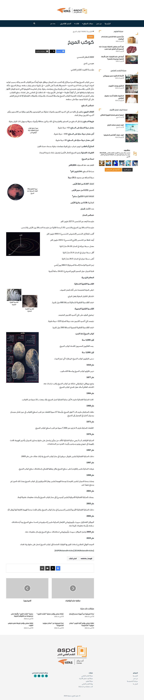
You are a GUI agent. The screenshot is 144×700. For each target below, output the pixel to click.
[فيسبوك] (58, 568)
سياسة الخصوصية (132, 681)
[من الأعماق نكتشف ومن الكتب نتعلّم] (115, 163)
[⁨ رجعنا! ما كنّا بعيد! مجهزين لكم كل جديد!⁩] (102, 163)
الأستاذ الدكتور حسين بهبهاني (113, 76)
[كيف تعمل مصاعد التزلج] (131, 128)
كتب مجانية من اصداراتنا (86, 686)
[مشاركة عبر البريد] (47, 568)
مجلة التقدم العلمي (87, 676)
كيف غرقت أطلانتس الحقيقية (114, 135)
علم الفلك (90, 76)
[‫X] (53, 568)
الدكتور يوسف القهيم (116, 86)
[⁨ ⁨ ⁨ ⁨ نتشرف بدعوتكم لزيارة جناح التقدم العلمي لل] (122, 163)
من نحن (99, 23)
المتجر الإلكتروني (65, 23)
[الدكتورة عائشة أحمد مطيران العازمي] (131, 99)
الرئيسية (107, 23)
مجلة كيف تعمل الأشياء (86, 678)
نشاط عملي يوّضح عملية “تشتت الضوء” (50, 614)
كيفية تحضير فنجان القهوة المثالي (112, 115)
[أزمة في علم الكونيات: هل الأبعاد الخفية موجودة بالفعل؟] (131, 59)
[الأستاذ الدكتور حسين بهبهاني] (131, 79)
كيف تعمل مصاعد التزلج (115, 125)
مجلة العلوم (89, 681)
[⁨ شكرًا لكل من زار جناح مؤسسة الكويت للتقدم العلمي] (135, 163)
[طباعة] (42, 568)
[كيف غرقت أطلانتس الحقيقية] (131, 138)
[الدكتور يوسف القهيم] (131, 89)
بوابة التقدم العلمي (87, 684)
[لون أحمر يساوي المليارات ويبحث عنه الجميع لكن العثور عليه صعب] (131, 49)
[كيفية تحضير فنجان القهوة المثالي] (131, 118)
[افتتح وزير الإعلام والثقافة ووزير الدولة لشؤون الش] (128, 163)
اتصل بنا (135, 684)
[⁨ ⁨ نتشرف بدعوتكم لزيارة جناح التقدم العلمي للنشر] (108, 163)
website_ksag (86, 558)
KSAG (84, 31)
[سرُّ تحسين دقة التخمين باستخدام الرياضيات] (131, 39)
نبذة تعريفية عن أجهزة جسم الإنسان (81, 614)
